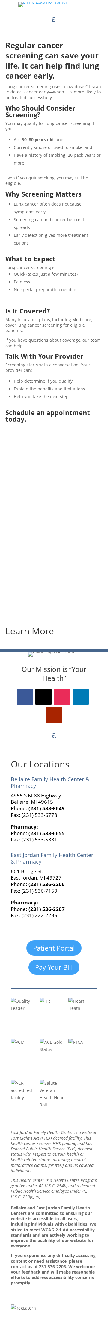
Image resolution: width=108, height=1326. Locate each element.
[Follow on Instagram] (62, 697)
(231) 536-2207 (46, 909)
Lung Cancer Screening (37, 473)
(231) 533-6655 (46, 833)
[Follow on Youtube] (54, 715)
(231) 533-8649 (46, 808)
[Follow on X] (43, 697)
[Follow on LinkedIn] (81, 697)
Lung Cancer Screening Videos (45, 554)
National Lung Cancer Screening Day (52, 595)
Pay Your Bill (54, 967)
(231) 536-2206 (46, 884)
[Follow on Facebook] (25, 697)
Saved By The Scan (32, 514)
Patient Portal (54, 947)
